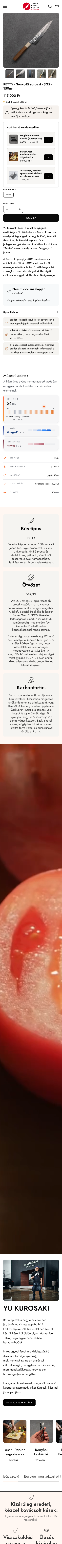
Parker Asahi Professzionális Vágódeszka (28, 154)
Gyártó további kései (19, 1402)
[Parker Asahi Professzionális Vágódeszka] (13, 156)
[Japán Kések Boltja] (31, 6)
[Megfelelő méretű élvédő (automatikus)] (13, 139)
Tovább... (15, 1460)
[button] (49, 6)
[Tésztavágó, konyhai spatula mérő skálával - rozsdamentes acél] (13, 175)
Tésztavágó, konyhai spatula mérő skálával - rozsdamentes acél (31, 173)
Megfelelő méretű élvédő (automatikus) (31, 137)
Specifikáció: (11, 312)
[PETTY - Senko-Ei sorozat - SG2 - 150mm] (9, 73)
